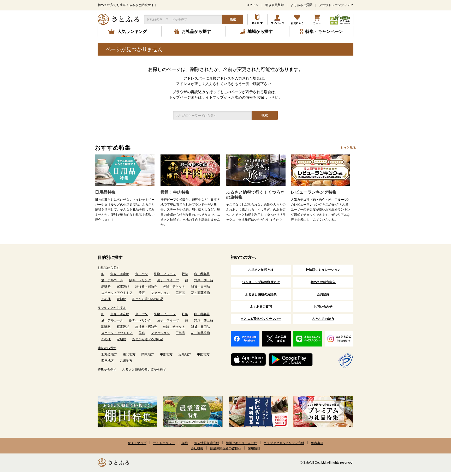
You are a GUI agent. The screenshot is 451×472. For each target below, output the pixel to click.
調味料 (106, 286)
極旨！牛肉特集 (175, 192)
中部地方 (166, 354)
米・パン (141, 274)
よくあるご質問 (301, 5)
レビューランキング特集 (314, 192)
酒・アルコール (112, 280)
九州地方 (126, 360)
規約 (184, 443)
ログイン (252, 5)
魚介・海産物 (119, 274)
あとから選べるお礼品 (147, 299)
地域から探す (107, 348)
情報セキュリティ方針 (241, 443)
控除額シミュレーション (323, 270)
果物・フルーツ (165, 274)
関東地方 (147, 354)
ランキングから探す (112, 308)
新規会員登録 (274, 5)
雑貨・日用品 (200, 286)
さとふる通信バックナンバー (261, 319)
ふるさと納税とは (261, 270)
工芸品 (180, 293)
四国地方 (107, 360)
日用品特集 (105, 192)
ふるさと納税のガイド (257, 19)
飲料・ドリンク (140, 280)
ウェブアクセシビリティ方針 (284, 443)
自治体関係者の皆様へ (225, 448)
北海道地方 (109, 354)
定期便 (121, 299)
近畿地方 (185, 354)
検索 (233, 19)
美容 (142, 293)
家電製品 (123, 286)
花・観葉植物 (200, 293)
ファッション (160, 293)
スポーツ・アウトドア (117, 293)
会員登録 (323, 294)
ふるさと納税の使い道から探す (144, 369)
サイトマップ (137, 443)
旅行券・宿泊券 (146, 286)
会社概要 (197, 448)
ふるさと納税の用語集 (261, 294)
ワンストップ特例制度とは (261, 282)
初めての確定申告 (323, 282)
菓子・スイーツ (168, 280)
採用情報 (254, 448)
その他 (106, 299)
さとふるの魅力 (323, 319)
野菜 (185, 274)
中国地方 (203, 354)
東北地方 (129, 354)
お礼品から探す (109, 268)
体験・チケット (174, 286)
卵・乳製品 (202, 274)
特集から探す (107, 369)
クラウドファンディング (336, 5)
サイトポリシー (164, 443)
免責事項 (317, 443)
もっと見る (348, 148)
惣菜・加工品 (203, 280)
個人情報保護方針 (206, 443)
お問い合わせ (323, 306)
